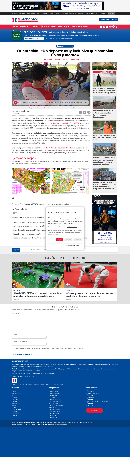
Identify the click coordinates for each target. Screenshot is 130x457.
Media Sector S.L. (77, 245)
